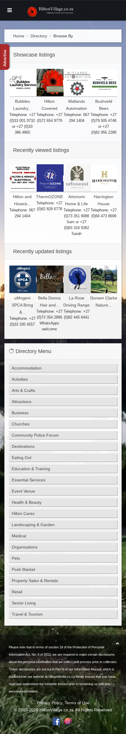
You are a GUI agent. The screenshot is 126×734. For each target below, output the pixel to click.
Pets (16, 558)
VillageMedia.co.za (61, 676)
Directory (38, 36)
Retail (17, 591)
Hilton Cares (23, 513)
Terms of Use (77, 702)
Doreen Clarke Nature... (103, 301)
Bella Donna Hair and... (49, 301)
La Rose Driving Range (76, 301)
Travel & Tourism (27, 614)
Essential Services (28, 480)
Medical (19, 535)
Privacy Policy (49, 702)
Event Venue (23, 491)
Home (18, 36)
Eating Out (21, 457)
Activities (20, 379)
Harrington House (103, 200)
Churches (21, 424)
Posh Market (23, 569)
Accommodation (27, 368)
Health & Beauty (27, 502)
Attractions (21, 401)
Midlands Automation (76, 105)
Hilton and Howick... (22, 200)
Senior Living (24, 603)
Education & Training (31, 468)
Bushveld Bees (103, 105)
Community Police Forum (35, 435)
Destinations (23, 446)
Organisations (25, 547)
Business (20, 412)
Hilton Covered (49, 105)
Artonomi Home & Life (76, 200)
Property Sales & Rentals (35, 580)
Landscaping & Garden (33, 524)
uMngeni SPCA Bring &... (22, 305)
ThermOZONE (49, 196)
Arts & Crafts (23, 390)
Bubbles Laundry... (22, 105)
